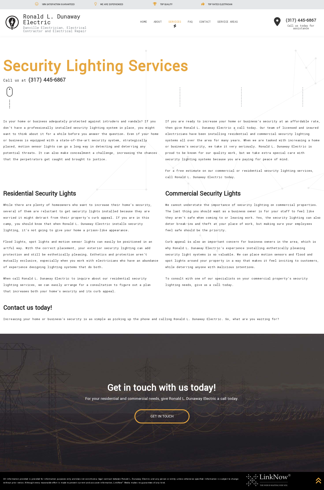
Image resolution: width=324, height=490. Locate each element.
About (158, 21)
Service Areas (227, 21)
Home (143, 21)
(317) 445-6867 (301, 20)
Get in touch (162, 416)
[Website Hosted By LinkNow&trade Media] (268, 479)
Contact (205, 21)
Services (174, 21)
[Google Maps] (277, 23)
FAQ (190, 21)
